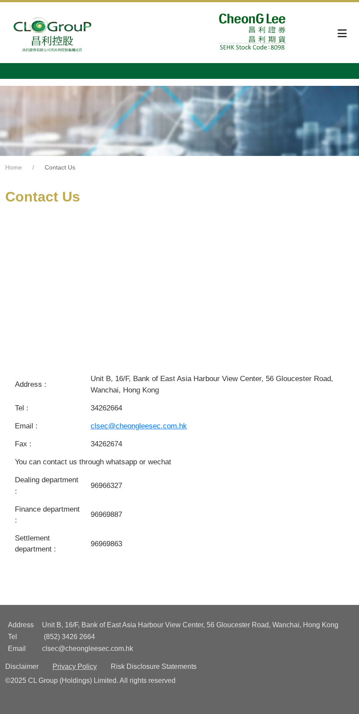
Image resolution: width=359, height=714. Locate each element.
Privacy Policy (75, 666)
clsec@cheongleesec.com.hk (139, 426)
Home (13, 167)
